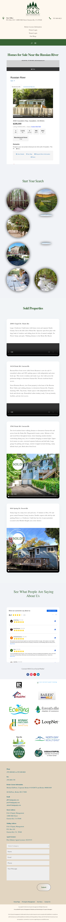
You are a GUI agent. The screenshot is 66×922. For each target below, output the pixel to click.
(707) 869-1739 (11, 780)
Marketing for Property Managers (44, 909)
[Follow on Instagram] (31, 674)
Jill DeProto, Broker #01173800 (17, 792)
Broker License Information (33, 27)
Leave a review (52, 611)
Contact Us (47, 901)
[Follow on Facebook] (27, 674)
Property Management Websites (27, 909)
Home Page (17, 901)
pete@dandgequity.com (13, 802)
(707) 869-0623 (11, 772)
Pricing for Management (28, 901)
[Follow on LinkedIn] (38, 674)
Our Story (39, 901)
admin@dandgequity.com (14, 805)
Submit (43, 887)
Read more (12, 643)
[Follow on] (34, 674)
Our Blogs (33, 36)
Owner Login (33, 30)
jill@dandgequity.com (13, 800)
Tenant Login (33, 33)
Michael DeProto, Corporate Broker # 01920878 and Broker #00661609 (29, 788)
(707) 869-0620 (21, 772)
